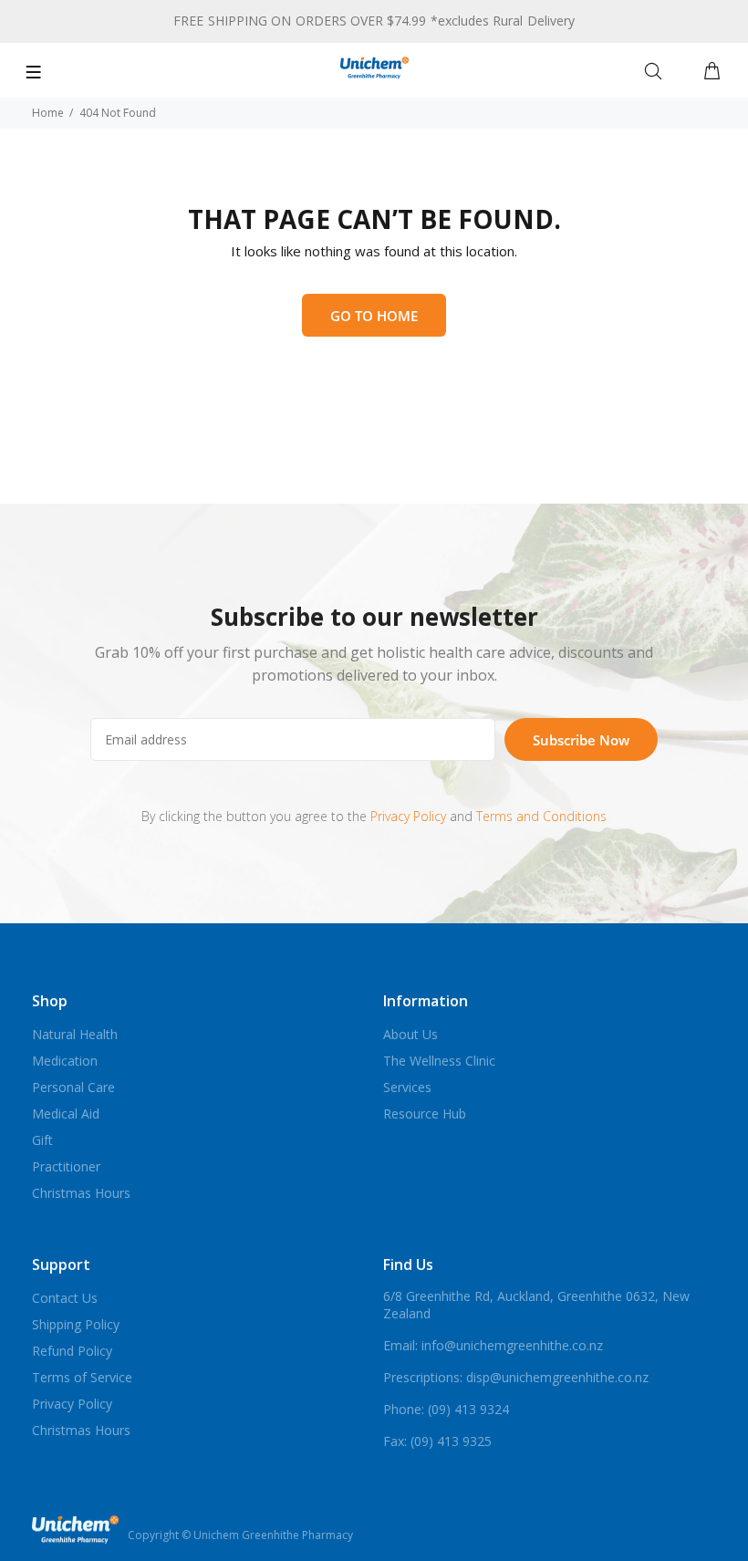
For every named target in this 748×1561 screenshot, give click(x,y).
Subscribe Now (581, 740)
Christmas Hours (81, 1193)
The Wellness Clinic (439, 1060)
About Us (410, 1034)
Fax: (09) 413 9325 (437, 1441)
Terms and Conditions (541, 816)
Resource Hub (424, 1113)
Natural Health (75, 1034)
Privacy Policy (408, 816)
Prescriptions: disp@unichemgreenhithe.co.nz (516, 1377)
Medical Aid (65, 1113)
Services (407, 1087)
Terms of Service (82, 1377)
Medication (65, 1060)
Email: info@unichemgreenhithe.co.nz (493, 1345)
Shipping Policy (75, 1324)
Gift (42, 1140)
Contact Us (65, 1297)
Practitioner (66, 1166)
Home (48, 112)
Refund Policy (72, 1350)
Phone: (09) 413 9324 (446, 1409)
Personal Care (73, 1087)
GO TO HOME (374, 316)
